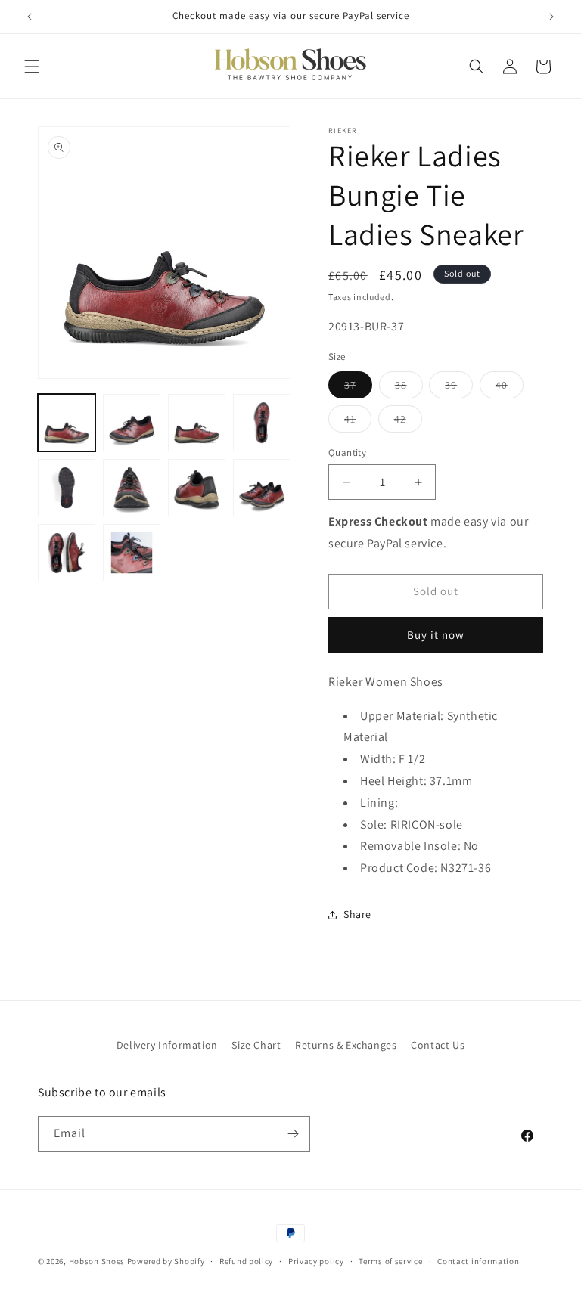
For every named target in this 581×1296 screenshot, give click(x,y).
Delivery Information (167, 1045)
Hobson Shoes (97, 1261)
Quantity (347, 452)
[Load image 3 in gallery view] (196, 422)
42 (408, 422)
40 (510, 387)
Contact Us (437, 1045)
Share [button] (357, 914)
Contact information (478, 1261)
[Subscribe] (292, 1134)
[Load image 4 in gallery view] (261, 422)
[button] (31, 66)
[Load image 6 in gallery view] (131, 487)
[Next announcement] (551, 16)
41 (357, 422)
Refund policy (246, 1261)
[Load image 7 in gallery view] (196, 487)
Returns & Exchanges (345, 1045)
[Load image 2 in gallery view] (131, 422)
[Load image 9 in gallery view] (66, 552)
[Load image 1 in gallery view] (66, 422)
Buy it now (435, 635)
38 (409, 387)
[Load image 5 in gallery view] (66, 487)
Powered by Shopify (166, 1261)
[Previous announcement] (29, 16)
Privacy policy (316, 1261)
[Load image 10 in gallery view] (131, 552)
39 (459, 387)
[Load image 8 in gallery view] (261, 487)
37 (358, 387)
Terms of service (390, 1261)
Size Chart (256, 1045)
